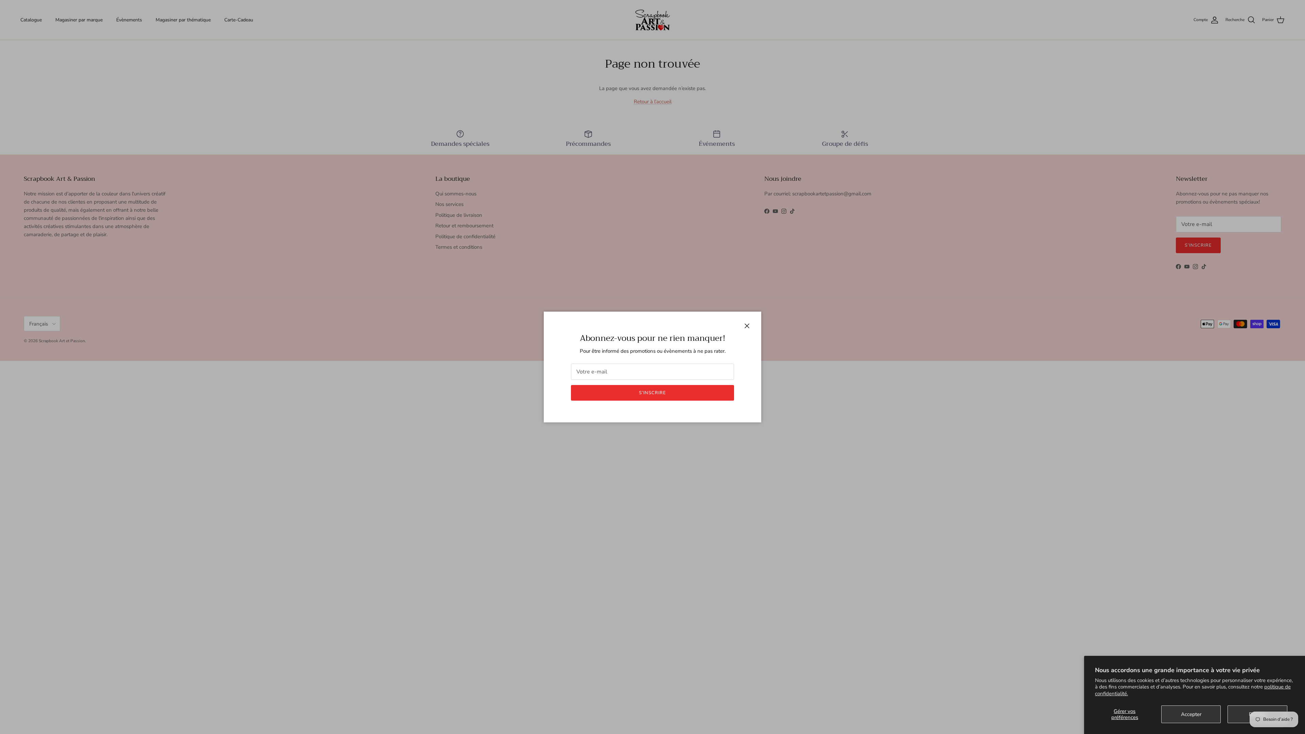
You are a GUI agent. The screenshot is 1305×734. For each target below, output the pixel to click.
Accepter (1191, 714)
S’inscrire (652, 393)
